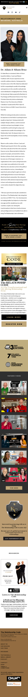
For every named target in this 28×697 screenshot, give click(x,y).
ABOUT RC (4, 644)
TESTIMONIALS (6, 655)
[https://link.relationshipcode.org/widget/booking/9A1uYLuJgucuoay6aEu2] (14, 538)
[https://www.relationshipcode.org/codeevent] (14, 317)
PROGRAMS (4, 651)
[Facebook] (8, 12)
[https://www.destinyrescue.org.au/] (14, 684)
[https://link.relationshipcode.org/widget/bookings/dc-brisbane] (14, 64)
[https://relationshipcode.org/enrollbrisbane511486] (14, 324)
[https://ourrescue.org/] (14, 678)
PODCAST (4, 659)
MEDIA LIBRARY (6, 657)
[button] (26, 7)
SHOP (2, 664)
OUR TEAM (4, 648)
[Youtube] (16, 12)
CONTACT (4, 662)
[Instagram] (12, 12)
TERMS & (4, 666)
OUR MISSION (5, 646)
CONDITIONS (5, 668)
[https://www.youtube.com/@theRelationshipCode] (14, 487)
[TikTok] (19, 12)
